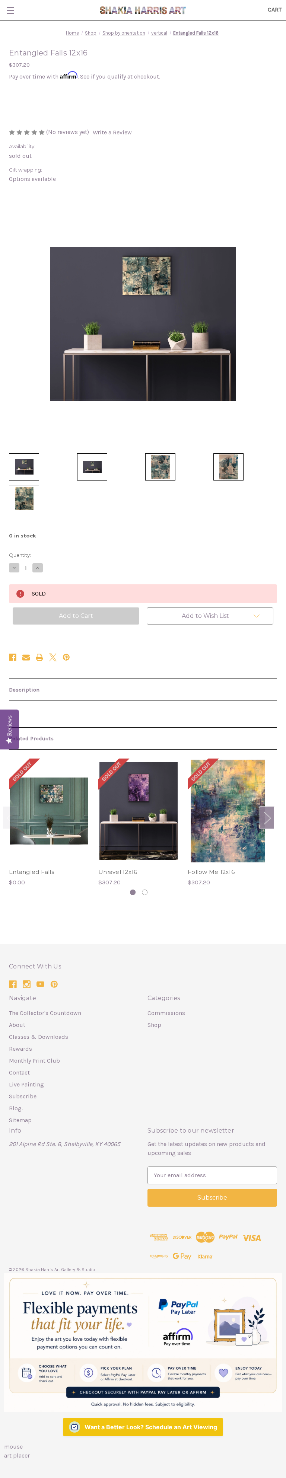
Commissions (166, 1012)
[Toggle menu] (10, 10)
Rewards (20, 1048)
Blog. (16, 1108)
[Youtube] (40, 984)
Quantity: (20, 555)
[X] (53, 657)
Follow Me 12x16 (211, 871)
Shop (154, 1024)
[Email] (26, 657)
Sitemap (20, 1120)
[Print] (39, 657)
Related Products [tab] (31, 738)
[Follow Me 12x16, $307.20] (228, 811)
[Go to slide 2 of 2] (144, 892)
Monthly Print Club (34, 1060)
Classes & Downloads (38, 1036)
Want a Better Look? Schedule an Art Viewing (151, 1427)
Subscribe (22, 1096)
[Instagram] (27, 984)
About (17, 1024)
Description (24, 689)
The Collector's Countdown (45, 1012)
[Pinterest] (66, 657)
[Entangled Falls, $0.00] (49, 811)
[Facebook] (12, 657)
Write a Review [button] (112, 132)
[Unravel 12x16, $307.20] (138, 811)
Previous (10, 817)
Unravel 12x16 (117, 871)
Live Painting (26, 1084)
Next (267, 817)
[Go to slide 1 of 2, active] (133, 892)
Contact (19, 1072)
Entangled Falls (31, 871)
